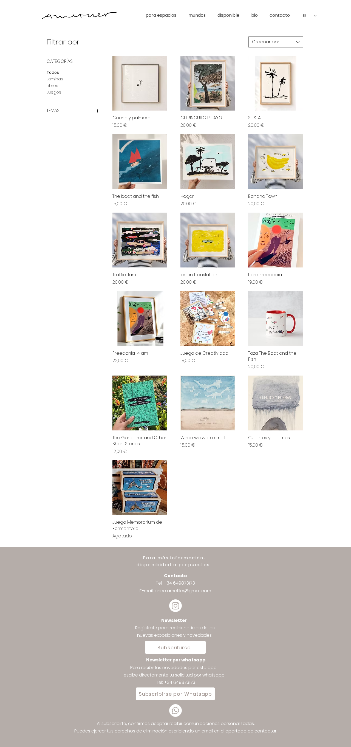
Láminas (55, 79)
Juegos (54, 92)
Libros (52, 85)
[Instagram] (175, 605)
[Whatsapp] (175, 710)
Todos (53, 72)
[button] (200, 15)
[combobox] (275, 41)
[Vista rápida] (139, 83)
